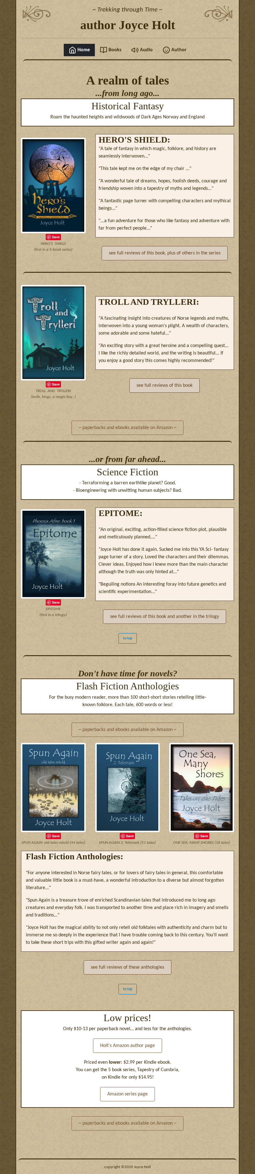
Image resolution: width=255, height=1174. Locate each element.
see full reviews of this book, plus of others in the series (164, 253)
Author (178, 50)
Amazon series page (127, 1094)
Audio (146, 50)
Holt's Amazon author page (127, 1045)
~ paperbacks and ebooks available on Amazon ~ (127, 427)
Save (56, 237)
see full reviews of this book (164, 385)
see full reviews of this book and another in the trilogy (164, 616)
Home (83, 50)
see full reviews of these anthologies (127, 967)
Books (114, 50)
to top (127, 638)
